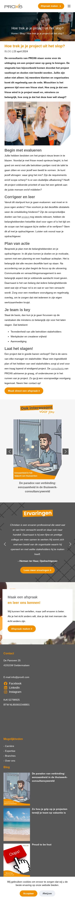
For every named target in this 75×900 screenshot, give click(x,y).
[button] (9, 452)
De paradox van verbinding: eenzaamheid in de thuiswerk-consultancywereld (50, 777)
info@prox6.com (20, 677)
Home (14, 33)
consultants (57, 368)
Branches (10, 755)
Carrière (9, 746)
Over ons (10, 760)
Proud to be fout (41, 844)
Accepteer (28, 893)
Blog (22, 33)
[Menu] (69, 6)
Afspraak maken (49, 6)
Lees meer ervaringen (36, 570)
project (26, 216)
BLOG (8, 51)
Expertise (10, 751)
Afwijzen (47, 893)
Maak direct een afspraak (23, 390)
